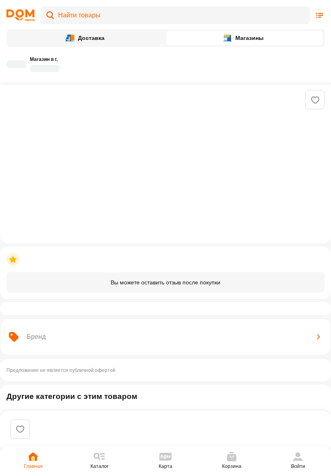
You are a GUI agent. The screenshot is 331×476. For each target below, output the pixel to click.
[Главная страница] (20, 15)
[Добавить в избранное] (315, 100)
